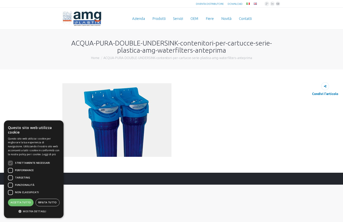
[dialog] (34, 169)
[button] (34, 211)
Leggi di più (49, 154)
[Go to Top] (336, 215)
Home (95, 58)
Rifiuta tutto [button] (47, 202)
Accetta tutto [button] (21, 202)
